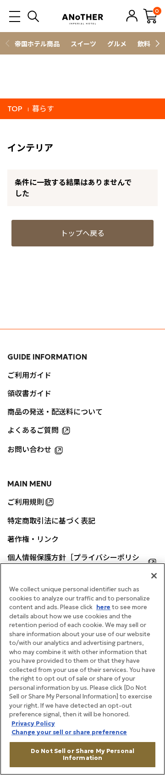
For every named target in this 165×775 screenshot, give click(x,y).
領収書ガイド (29, 393)
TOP (14, 108)
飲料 (144, 44)
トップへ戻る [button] (82, 233)
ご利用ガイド (29, 375)
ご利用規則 (25, 502)
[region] (82, 669)
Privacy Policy (33, 723)
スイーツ (83, 44)
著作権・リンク (33, 539)
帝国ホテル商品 (37, 44)
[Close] (154, 576)
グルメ (116, 44)
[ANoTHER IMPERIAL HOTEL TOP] (82, 16)
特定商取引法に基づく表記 (51, 520)
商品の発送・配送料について (55, 411)
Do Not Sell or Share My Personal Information (82, 754)
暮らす (43, 108)
